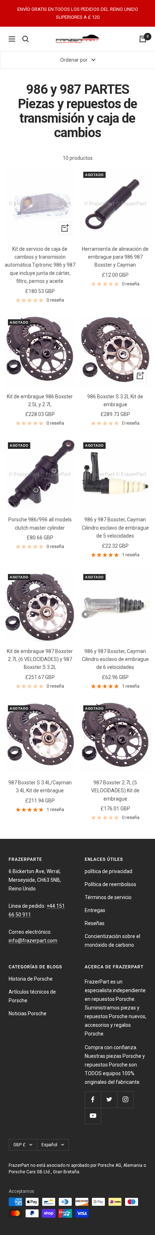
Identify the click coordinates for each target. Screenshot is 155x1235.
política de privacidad (108, 871)
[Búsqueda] (25, 39)
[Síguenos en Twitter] (109, 1099)
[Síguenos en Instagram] (125, 1099)
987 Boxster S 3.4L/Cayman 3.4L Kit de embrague (40, 786)
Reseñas (95, 923)
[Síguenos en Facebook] (93, 1099)
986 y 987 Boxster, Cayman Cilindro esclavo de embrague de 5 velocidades (115, 528)
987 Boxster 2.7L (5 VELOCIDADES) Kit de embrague (115, 791)
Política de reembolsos (110, 884)
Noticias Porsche (27, 1013)
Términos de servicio (108, 897)
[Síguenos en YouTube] (93, 1116)
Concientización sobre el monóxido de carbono (112, 940)
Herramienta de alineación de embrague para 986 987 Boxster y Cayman (115, 257)
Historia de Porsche (31, 979)
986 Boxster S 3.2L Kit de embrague (115, 400)
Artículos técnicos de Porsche (32, 996)
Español (49, 1144)
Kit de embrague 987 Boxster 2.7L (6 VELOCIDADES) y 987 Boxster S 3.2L (40, 659)
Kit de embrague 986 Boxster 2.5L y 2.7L (40, 400)
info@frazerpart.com (33, 940)
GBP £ (19, 1144)
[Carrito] (142, 39)
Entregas (95, 910)
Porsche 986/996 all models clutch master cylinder (40, 523)
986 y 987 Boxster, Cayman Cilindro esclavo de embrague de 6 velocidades (115, 659)
